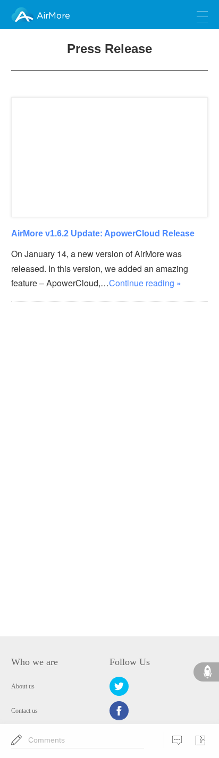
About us (23, 686)
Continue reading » (145, 283)
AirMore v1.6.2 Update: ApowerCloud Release (103, 233)
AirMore (53, 16)
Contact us (24, 710)
